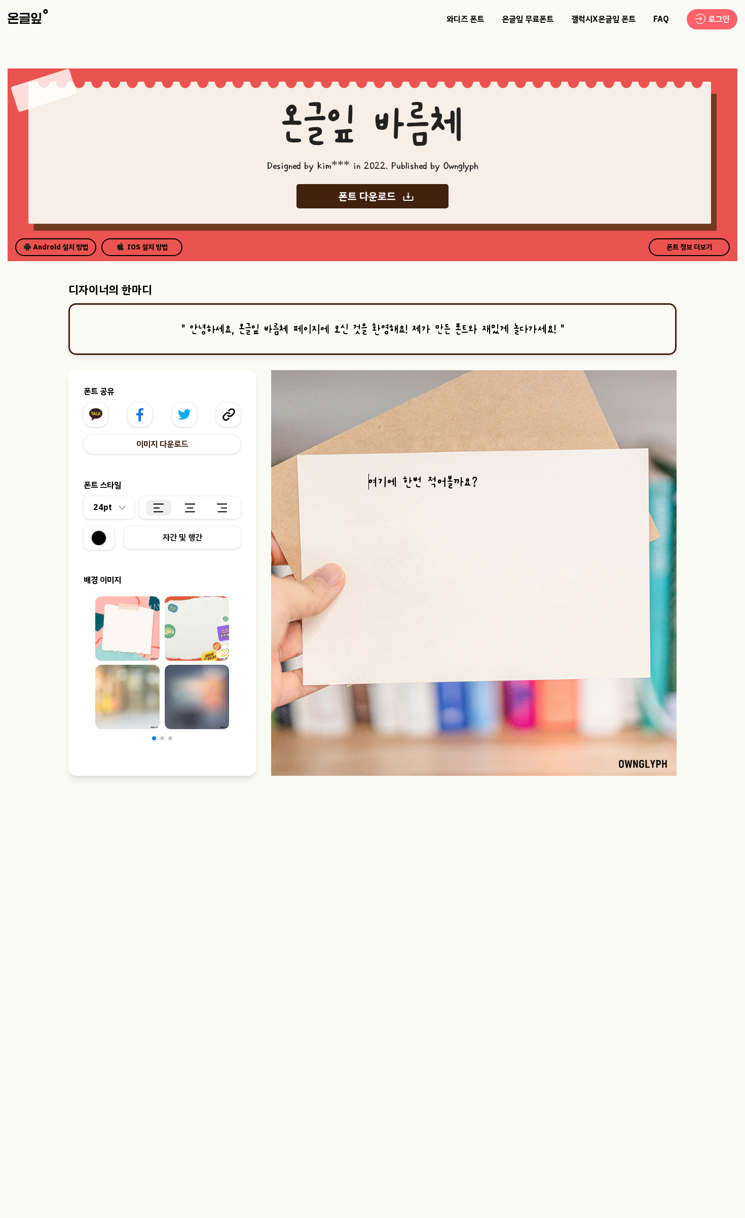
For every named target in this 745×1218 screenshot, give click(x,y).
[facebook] (140, 415)
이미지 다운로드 (162, 444)
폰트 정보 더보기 (689, 247)
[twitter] (184, 415)
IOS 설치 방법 (147, 247)
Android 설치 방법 (60, 247)
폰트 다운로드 (367, 196)
